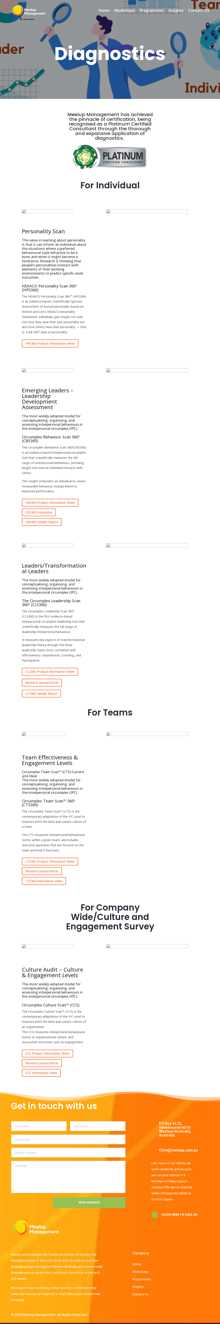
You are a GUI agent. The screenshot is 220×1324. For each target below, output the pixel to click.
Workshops (124, 10)
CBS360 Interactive (38, 512)
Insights (175, 10)
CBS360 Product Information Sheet (50, 503)
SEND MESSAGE (89, 1202)
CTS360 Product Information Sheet (50, 861)
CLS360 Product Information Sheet (50, 672)
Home (104, 10)
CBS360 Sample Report (41, 522)
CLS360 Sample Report (41, 693)
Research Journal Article (41, 682)
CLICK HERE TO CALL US (179, 1214)
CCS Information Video (41, 1073)
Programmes (152, 10)
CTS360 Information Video (44, 881)
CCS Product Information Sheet (47, 1053)
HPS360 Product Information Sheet (50, 343)
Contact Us (198, 10)
